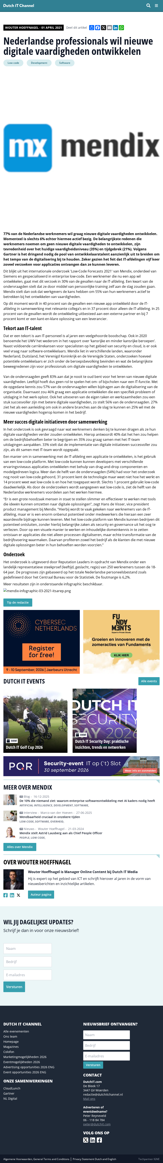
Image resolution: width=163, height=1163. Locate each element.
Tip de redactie (18, 602)
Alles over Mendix (20, 847)
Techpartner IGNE (149, 1159)
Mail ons (89, 1099)
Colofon (8, 1052)
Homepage (11, 1042)
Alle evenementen (16, 1031)
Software (64, 63)
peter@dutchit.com (97, 1124)
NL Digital (10, 1098)
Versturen (14, 986)
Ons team (10, 1036)
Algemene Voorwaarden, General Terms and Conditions (36, 1159)
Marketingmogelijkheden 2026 (24, 1057)
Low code (13, 63)
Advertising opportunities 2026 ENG (28, 1067)
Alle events (149, 681)
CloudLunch (11, 1088)
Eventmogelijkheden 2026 (21, 1062)
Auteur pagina (41, 894)
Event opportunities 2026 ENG (24, 1072)
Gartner (8, 1093)
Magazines (11, 1047)
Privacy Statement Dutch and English (94, 1159)
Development (39, 63)
